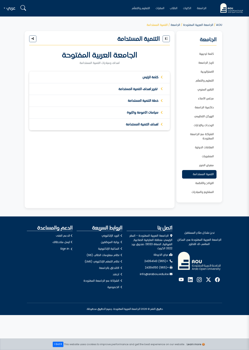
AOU (219, 25)
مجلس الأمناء (206, 98)
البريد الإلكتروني (111, 236)
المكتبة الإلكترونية (109, 249)
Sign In (64, 249)
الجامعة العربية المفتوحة (198, 25)
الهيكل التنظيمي (204, 116)
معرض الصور (206, 165)
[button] (10, 8)
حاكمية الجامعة (204, 107)
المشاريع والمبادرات (203, 192)
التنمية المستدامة (203, 174)
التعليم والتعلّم (141, 8)
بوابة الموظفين (110, 242)
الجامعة (201, 8)
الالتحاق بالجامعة (109, 268)
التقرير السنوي (205, 89)
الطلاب (173, 8)
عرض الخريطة (160, 255)
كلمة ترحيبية (206, 54)
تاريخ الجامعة (206, 63)
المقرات (160, 8)
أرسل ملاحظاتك (61, 242)
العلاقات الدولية (204, 147)
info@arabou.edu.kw (154, 274)
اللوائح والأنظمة (204, 183)
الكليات (187, 8)
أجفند (116, 274)
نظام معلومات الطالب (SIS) (103, 255)
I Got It (58, 344)
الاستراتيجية (207, 72)
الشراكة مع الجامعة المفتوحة (202, 136)
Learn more (194, 344)
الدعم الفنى (63, 236)
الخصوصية (113, 287)
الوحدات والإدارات (204, 125)
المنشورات (208, 156)
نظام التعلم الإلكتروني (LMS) (102, 261)
